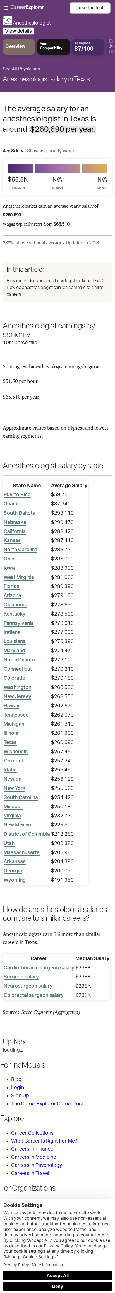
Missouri (13, 806)
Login (17, 1087)
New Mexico (17, 825)
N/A (57, 182)
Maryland (14, 650)
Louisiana (15, 641)
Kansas (12, 540)
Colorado (14, 678)
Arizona (12, 595)
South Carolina (21, 797)
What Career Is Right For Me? (44, 1141)
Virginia (12, 815)
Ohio (9, 559)
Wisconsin (16, 751)
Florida (12, 586)
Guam (10, 504)
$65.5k (18, 182)
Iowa (9, 568)
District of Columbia (27, 834)
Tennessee (16, 715)
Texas (10, 742)
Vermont (13, 761)
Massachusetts (22, 852)
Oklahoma (15, 604)
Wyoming (15, 880)
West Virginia (19, 577)
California (15, 531)
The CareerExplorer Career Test (47, 1103)
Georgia (13, 870)
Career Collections (32, 1133)
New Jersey (17, 696)
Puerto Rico (17, 494)
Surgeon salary (21, 976)
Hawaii (11, 705)
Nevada (12, 779)
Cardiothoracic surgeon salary (39, 968)
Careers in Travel (30, 1173)
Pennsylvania (19, 623)
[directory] (57, 281)
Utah (9, 843)
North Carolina (20, 549)
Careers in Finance (32, 1149)
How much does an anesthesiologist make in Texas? (55, 281)
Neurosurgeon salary (28, 986)
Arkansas (15, 861)
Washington (17, 687)
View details (18, 31)
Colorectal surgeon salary (34, 995)
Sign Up (20, 1095)
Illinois (11, 733)
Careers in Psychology (36, 1165)
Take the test (90, 8)
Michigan (14, 724)
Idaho (10, 769)
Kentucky (14, 614)
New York (14, 788)
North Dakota (19, 660)
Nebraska (15, 522)
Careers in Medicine (33, 1157)
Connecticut (18, 669)
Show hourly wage (50, 151)
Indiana (12, 632)
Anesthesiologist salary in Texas (46, 79)
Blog (16, 1079)
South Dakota (19, 513)
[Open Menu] (37, 8)
